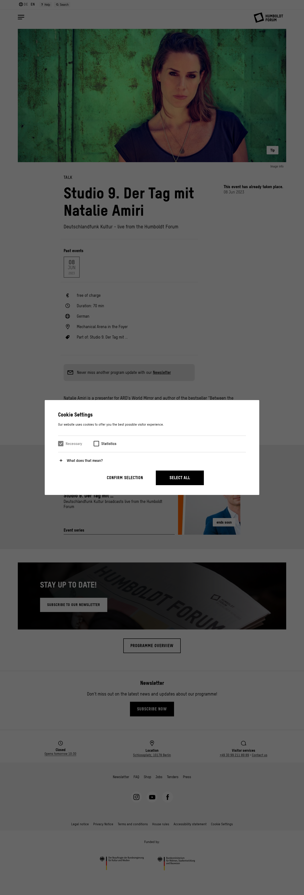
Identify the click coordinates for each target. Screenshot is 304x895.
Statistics (108, 443)
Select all (180, 477)
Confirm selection (125, 477)
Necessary (74, 443)
